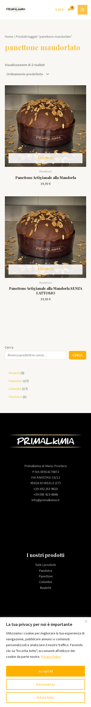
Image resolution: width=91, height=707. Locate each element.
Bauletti (45, 587)
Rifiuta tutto (45, 697)
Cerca (9, 347)
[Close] (86, 621)
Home (9, 37)
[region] (45, 662)
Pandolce (45, 570)
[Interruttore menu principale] (82, 10)
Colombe (45, 582)
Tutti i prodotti (45, 565)
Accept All (45, 671)
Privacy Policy (51, 656)
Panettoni (46, 576)
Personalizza (45, 684)
